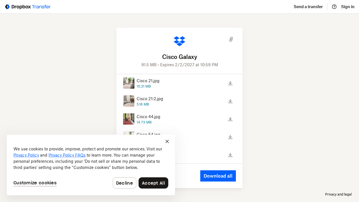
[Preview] (219, 83)
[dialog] (91, 165)
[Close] (167, 141)
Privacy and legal (338, 194)
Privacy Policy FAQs (67, 155)
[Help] (334, 6)
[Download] (230, 83)
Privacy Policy (26, 155)
